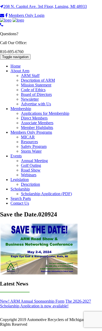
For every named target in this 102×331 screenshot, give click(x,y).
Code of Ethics (33, 89)
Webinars (28, 175)
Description (30, 184)
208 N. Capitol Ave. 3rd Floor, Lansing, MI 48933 (45, 6)
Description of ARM (38, 80)
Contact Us (19, 203)
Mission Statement (36, 85)
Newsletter (30, 99)
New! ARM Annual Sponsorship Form (32, 301)
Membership (20, 108)
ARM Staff (30, 75)
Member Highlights (37, 127)
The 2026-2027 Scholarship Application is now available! (45, 303)
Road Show (31, 170)
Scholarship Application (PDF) (46, 194)
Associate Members (37, 123)
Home (15, 66)
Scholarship (20, 189)
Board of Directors (36, 94)
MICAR (28, 137)
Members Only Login (26, 15)
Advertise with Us (36, 104)
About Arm (19, 71)
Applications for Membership (45, 113)
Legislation (19, 179)
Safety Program (34, 146)
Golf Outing (31, 165)
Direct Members (34, 118)
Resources (29, 141)
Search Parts (20, 198)
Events (16, 156)
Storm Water (31, 151)
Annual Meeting (34, 160)
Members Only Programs (31, 132)
